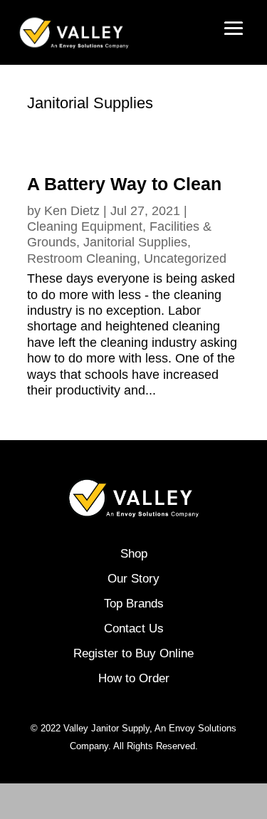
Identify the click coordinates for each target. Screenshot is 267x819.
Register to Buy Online (133, 653)
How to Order (133, 678)
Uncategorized (185, 258)
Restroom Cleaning (82, 258)
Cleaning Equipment (84, 226)
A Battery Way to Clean (124, 184)
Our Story (133, 578)
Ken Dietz (72, 211)
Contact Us (134, 628)
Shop (133, 553)
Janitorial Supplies (135, 242)
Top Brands (134, 603)
